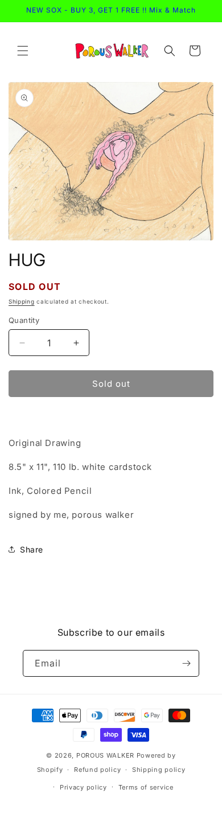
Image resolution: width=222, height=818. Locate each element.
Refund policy (97, 770)
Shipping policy (159, 770)
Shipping (22, 301)
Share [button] (31, 549)
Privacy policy (83, 787)
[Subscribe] (186, 663)
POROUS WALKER (105, 755)
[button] (22, 50)
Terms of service (146, 787)
